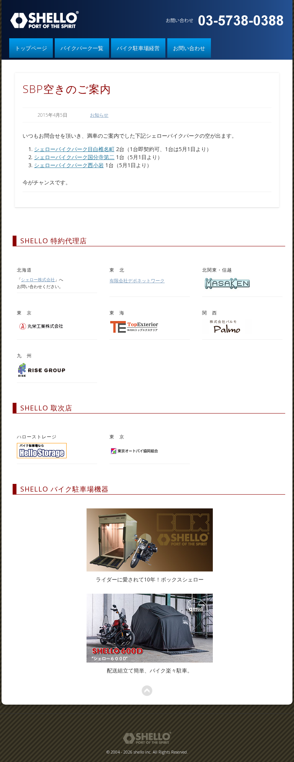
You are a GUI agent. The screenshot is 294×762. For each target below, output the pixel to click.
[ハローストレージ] (42, 456)
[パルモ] (227, 332)
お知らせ (99, 115)
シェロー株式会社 (38, 279)
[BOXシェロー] (150, 540)
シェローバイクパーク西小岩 (69, 165)
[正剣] (227, 289)
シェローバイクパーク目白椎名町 (74, 149)
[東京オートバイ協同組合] (134, 456)
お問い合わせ (189, 48)
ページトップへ (147, 691)
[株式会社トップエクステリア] (134, 332)
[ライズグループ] (42, 375)
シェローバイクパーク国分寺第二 (74, 157)
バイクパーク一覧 (81, 48)
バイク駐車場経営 (138, 48)
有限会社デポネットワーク (137, 280)
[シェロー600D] (150, 628)
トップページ (31, 48)
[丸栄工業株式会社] (42, 332)
